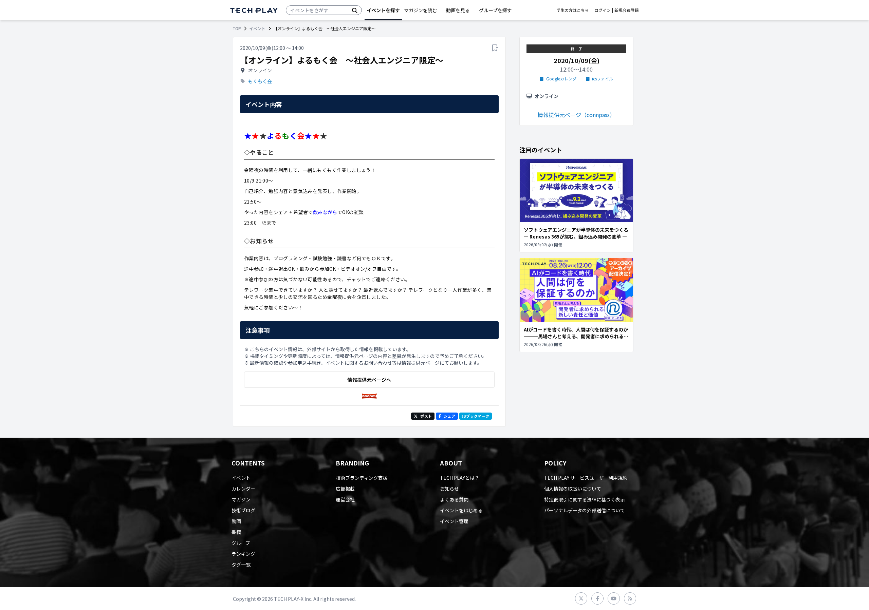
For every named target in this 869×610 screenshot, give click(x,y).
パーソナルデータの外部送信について (584, 510)
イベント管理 (454, 521)
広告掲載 (345, 488)
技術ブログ (243, 510)
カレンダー (243, 488)
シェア (449, 416)
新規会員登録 (626, 10)
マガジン (241, 499)
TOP (237, 28)
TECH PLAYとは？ (459, 477)
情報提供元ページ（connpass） (576, 115)
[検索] (354, 10)
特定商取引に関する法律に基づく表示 (584, 499)
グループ (241, 542)
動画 (236, 521)
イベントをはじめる (461, 510)
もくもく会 (260, 81)
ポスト (426, 416)
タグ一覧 (241, 564)
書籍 (236, 532)
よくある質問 (454, 499)
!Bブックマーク (475, 416)
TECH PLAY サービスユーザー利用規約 (585, 477)
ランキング (243, 553)
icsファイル (602, 78)
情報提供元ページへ (369, 379)
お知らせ (449, 488)
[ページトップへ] (254, 10)
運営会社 (345, 499)
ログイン (602, 10)
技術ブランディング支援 (362, 477)
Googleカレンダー (563, 78)
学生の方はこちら (572, 10)
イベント (257, 28)
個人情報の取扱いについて (572, 488)
